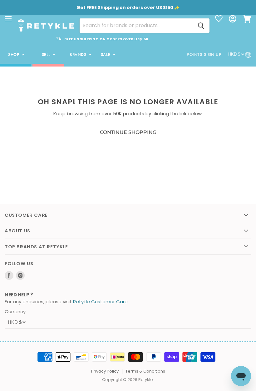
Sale (106, 54)
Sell (47, 54)
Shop (14, 54)
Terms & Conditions (145, 371)
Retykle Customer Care (100, 301)
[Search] (201, 25)
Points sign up (204, 54)
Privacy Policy (105, 371)
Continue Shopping (128, 132)
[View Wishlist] (219, 19)
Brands (79, 54)
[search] (136, 25)
